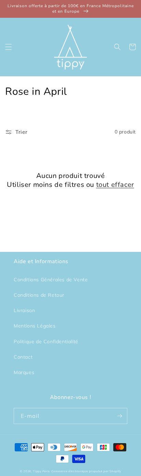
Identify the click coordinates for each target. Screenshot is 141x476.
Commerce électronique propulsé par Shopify (86, 471)
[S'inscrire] (119, 416)
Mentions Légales (35, 326)
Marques (24, 372)
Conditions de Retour (39, 295)
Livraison (24, 310)
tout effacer (115, 184)
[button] (8, 46)
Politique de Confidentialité (46, 341)
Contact (23, 357)
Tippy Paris (41, 471)
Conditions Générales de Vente (51, 279)
